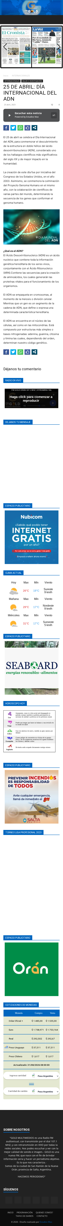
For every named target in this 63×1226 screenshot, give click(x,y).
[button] (5, 19)
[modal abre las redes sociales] (34, 127)
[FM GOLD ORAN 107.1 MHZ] (31, 7)
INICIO (10, 1212)
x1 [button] (54, 115)
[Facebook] (9, 1200)
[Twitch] (36, 1200)
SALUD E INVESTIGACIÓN (32, 81)
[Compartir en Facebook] (6, 127)
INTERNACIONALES (21, 75)
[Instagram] (18, 1200)
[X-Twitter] (45, 1200)
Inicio (5, 75)
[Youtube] (54, 1200)
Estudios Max (46, 1221)
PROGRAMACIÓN (25, 1212)
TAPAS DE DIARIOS (24, 1216)
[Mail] (27, 1200)
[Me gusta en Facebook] (27, 127)
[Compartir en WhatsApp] (20, 127)
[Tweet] (13, 127)
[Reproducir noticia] (9, 115)
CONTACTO (42, 1216)
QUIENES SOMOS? (44, 1212)
